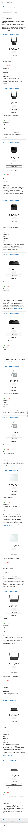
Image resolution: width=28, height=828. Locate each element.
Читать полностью (18, 308)
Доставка (14, 821)
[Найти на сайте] (25, 12)
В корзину (14, 58)
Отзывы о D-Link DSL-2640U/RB (11, 254)
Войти (14, 7)
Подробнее (14, 55)
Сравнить (4, 826)
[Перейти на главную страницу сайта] (11, 2)
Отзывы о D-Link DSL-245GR (10, 591)
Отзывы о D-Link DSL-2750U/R (11, 34)
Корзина (24, 7)
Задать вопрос (27, 413)
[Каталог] (3, 2)
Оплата (8, 821)
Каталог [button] (4, 821)
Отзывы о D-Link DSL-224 (9, 700)
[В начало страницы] (25, 825)
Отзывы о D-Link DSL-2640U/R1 (11, 142)
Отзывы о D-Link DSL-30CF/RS (11, 366)
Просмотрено (19, 826)
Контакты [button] (4, 7)
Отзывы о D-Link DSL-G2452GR (11, 470)
